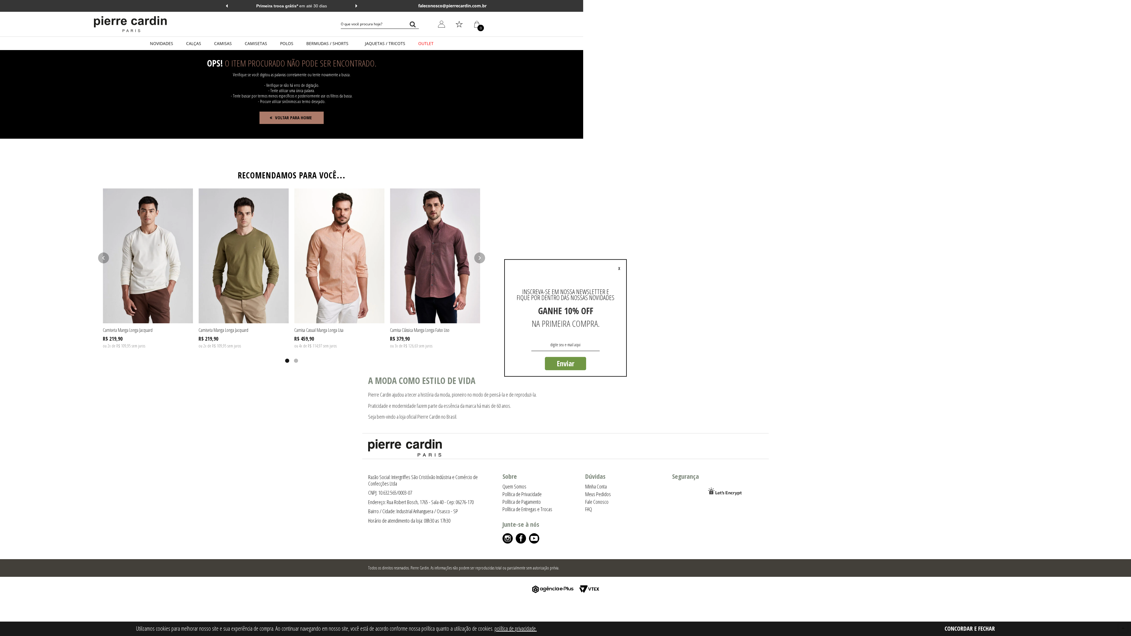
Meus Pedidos (438, 66)
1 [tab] (287, 361)
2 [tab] (296, 361)
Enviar (565, 363)
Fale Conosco (597, 501)
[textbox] (380, 24)
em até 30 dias (291, 6)
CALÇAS (193, 43)
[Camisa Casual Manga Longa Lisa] (339, 255)
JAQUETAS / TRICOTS (385, 43)
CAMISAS (223, 43)
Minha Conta (437, 52)
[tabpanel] (148, 268)
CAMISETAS (256, 43)
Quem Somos (514, 486)
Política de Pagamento (521, 501)
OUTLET (426, 43)
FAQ (588, 509)
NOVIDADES (161, 43)
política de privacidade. (516, 628)
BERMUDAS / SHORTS (327, 43)
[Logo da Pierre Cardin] (130, 24)
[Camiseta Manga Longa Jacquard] (148, 255)
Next (356, 5)
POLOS (286, 43)
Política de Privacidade (522, 494)
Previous (226, 5)
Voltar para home (293, 117)
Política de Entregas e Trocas (527, 509)
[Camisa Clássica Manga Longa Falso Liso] (435, 255)
